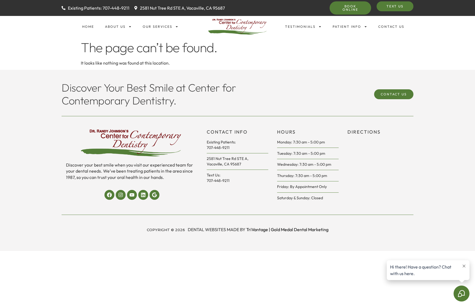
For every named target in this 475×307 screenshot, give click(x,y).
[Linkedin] (143, 195)
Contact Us (391, 26)
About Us (115, 26)
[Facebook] (109, 195)
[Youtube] (132, 195)
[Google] (154, 195)
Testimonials (300, 26)
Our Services (157, 26)
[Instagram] (121, 195)
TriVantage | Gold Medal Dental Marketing (287, 229)
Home (88, 26)
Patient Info (347, 26)
